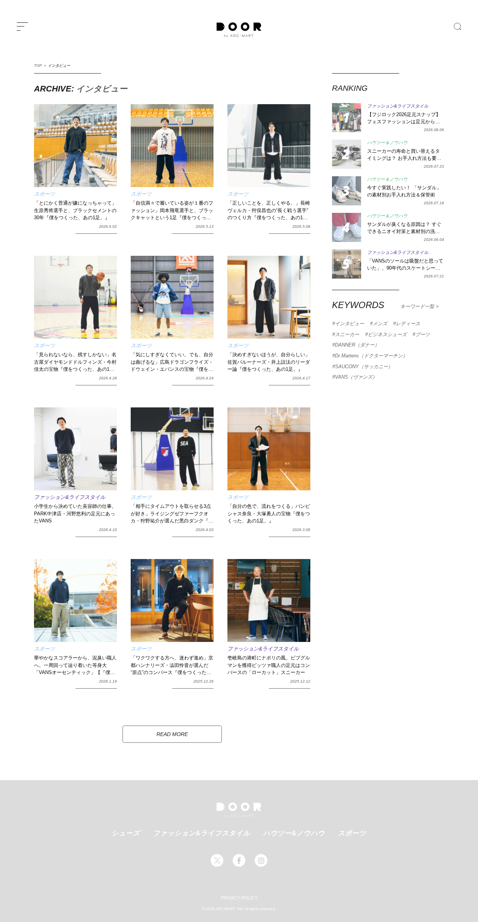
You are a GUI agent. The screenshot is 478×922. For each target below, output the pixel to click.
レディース (408, 323)
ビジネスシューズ (387, 334)
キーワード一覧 (418, 306)
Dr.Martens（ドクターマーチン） (371, 355)
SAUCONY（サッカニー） (364, 366)
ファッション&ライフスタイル (201, 832)
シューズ (126, 832)
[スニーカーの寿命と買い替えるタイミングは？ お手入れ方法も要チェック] (346, 154)
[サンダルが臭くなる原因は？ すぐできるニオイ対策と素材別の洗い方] (346, 227)
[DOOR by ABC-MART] (239, 29)
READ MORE (172, 734)
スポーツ (352, 832)
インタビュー (349, 323)
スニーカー (347, 334)
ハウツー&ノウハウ (294, 832)
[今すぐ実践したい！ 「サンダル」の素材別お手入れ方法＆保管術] (346, 190)
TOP (38, 65)
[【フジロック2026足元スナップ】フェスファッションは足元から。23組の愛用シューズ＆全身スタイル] (346, 117)
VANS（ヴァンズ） (356, 377)
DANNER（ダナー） (357, 345)
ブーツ (422, 334)
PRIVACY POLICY (239, 898)
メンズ (380, 323)
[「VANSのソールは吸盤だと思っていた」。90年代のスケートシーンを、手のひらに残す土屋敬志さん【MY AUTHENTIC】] (346, 264)
